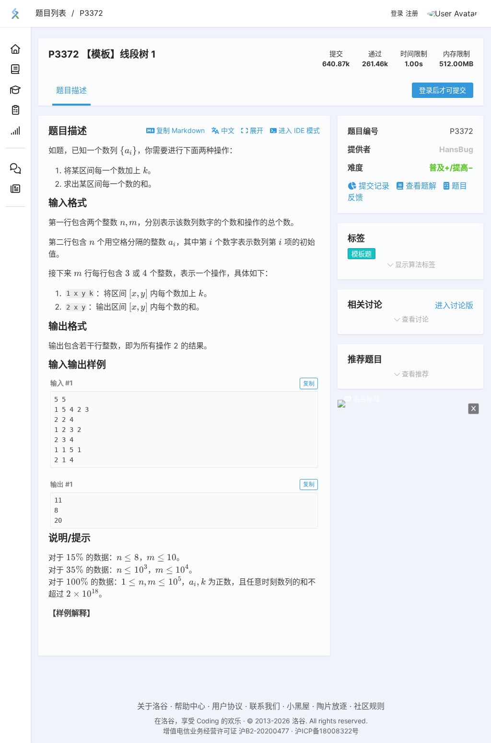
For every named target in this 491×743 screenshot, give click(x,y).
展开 (255, 130)
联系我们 (264, 706)
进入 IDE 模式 (298, 130)
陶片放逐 (331, 706)
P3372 (91, 13)
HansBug (456, 149)
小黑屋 (298, 706)
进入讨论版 (454, 305)
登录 (397, 13)
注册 (412, 13)
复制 (309, 383)
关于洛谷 (152, 706)
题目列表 (50, 13)
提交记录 (372, 186)
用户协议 (227, 706)
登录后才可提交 (442, 90)
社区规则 (369, 706)
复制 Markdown (179, 130)
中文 (226, 130)
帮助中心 (190, 706)
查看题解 (419, 186)
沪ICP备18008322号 (327, 731)
